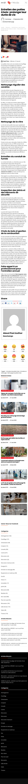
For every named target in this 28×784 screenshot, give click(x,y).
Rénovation (4, 603)
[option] (14, 781)
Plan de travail (4, 600)
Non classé (4, 596)
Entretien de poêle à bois (13, 371)
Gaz (2, 576)
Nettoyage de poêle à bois (14, 373)
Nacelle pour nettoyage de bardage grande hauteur (13, 416)
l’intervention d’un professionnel (9, 294)
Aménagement (5, 536)
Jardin (2, 586)
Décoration (4, 556)
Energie (3, 566)
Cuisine (3, 553)
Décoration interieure (6, 563)
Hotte (2, 580)
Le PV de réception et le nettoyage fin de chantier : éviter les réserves (13, 483)
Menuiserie (4, 590)
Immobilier (4, 583)
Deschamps (8, 19)
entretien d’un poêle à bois (8, 92)
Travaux (3, 613)
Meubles (3, 593)
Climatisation (4, 542)
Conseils (3, 549)
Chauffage (3, 539)
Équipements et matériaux (8, 573)
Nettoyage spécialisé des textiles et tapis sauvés (13, 439)
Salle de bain (4, 607)
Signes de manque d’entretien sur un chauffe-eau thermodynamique (13, 394)
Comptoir (3, 546)
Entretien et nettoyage (8, 21)
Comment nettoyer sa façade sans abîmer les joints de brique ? (12, 461)
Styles (2, 610)
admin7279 (5, 397)
